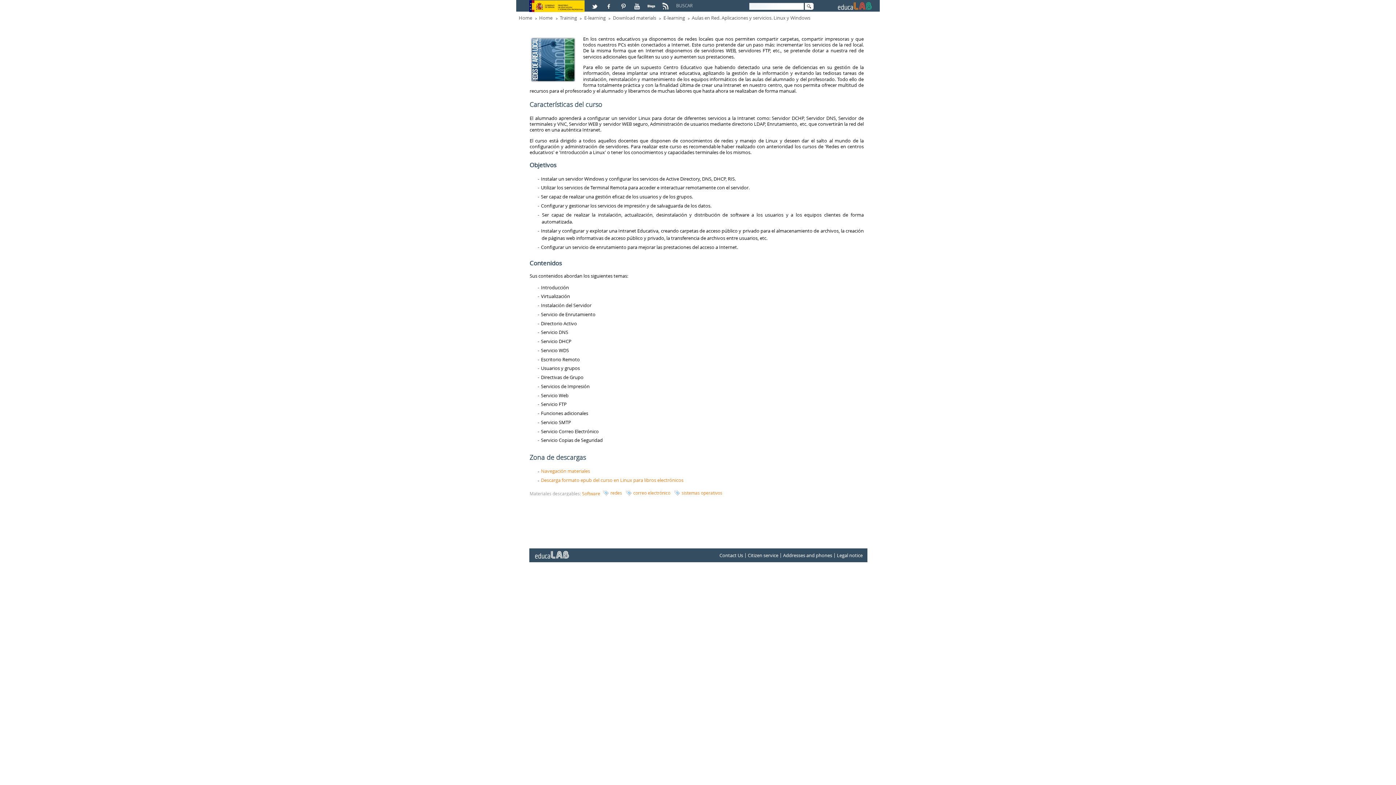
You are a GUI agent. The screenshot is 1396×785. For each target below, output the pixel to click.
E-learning (595, 18)
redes (616, 493)
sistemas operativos (702, 493)
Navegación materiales (565, 471)
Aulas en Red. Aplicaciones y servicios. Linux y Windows (751, 18)
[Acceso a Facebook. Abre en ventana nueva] (609, 3)
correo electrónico (651, 493)
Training (568, 18)
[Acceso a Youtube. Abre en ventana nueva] (638, 3)
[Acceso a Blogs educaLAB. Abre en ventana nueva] (652, 3)
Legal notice (850, 555)
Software (591, 493)
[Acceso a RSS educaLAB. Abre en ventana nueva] (666, 3)
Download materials (634, 18)
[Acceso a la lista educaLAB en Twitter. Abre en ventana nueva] (595, 3)
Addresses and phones (807, 555)
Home (525, 18)
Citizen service (763, 555)
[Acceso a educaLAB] (551, 552)
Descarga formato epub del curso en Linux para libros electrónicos (612, 480)
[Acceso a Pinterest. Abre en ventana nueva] (623, 3)
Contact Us (731, 555)
